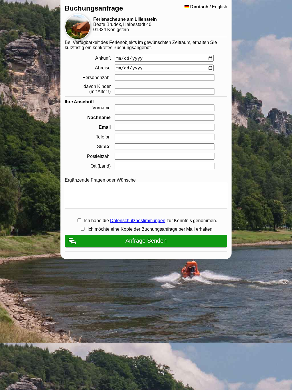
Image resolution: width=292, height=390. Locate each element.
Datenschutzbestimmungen (137, 220)
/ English (208, 6)
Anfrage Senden (146, 241)
